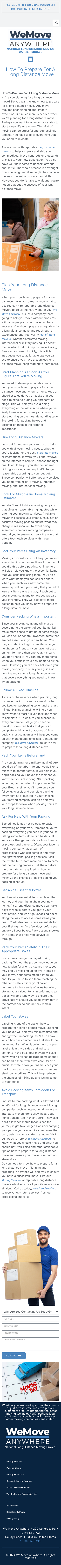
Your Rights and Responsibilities (22, 1494)
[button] (30, 59)
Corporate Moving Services (19, 1481)
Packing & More (14, 1468)
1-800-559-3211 (30, 1541)
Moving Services (14, 1461)
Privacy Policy (13, 1518)
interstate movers (47, 452)
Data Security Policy (16, 1512)
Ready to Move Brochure (18, 1487)
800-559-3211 (14, 4)
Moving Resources (15, 1474)
